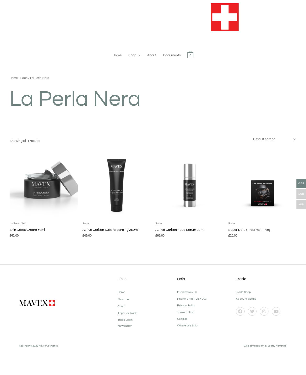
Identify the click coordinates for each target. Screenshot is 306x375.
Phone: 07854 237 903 (192, 298)
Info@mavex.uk (187, 292)
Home (117, 55)
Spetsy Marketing (277, 346)
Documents (172, 55)
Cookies (182, 318)
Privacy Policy (186, 305)
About (151, 55)
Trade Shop (243, 292)
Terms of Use (185, 312)
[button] (145, 299)
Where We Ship (187, 325)
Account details (246, 298)
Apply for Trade (127, 313)
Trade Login (125, 319)
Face (23, 78)
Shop (132, 55)
